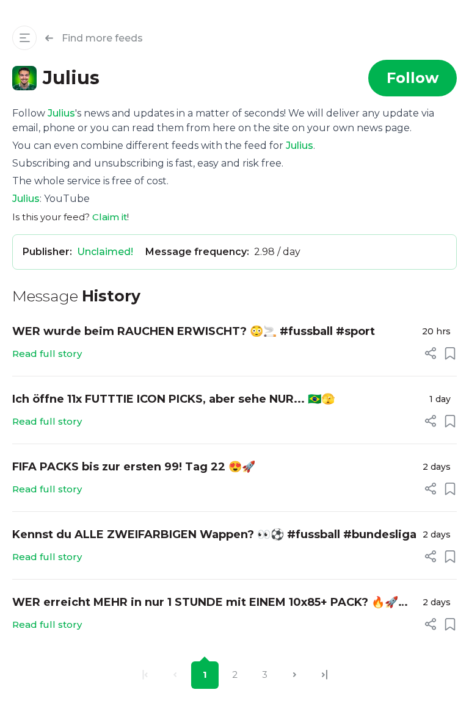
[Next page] (294, 675)
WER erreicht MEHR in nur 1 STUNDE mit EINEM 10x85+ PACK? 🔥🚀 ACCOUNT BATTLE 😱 (205, 603)
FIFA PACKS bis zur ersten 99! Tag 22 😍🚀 (133, 466)
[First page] (145, 675)
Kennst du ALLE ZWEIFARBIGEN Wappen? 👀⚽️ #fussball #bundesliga (214, 534)
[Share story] (430, 353)
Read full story (47, 353)
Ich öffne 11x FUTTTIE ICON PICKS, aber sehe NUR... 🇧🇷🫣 (173, 399)
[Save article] (450, 353)
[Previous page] (175, 675)
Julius (61, 113)
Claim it (109, 217)
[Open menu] (24, 38)
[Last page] (324, 675)
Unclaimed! (105, 251)
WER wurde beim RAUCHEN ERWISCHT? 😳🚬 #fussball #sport (193, 331)
